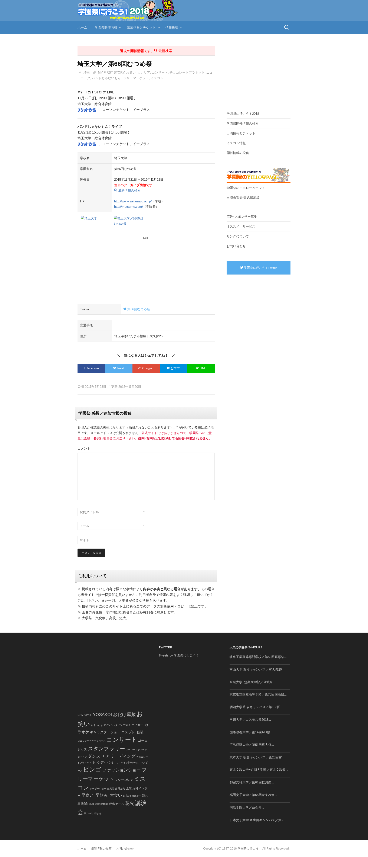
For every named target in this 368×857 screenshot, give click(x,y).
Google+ (147, 368)
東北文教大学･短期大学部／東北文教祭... (259, 769)
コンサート (160, 72)
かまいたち (97, 725)
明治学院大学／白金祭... (247, 807)
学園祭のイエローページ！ (246, 188)
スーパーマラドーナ (136, 749)
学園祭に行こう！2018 (243, 113)
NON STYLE (85, 715)
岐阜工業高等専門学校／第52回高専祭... (258, 657)
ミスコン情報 (236, 143)
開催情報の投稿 (238, 153)
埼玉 (86, 72)
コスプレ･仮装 (132, 732)
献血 (85, 804)
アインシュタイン (113, 725)
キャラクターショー (105, 732)
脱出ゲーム (116, 804)
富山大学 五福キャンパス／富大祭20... (257, 669)
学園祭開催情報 (106, 27)
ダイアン (82, 756)
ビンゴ (92, 769)
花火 (129, 803)
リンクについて (238, 236)
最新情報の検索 (129, 190)
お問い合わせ (236, 246)
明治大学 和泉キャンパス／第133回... (256, 707)
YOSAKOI (102, 714)
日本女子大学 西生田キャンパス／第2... (258, 820)
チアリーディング (118, 756)
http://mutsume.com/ (128, 206)
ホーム (82, 27)
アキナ (127, 725)
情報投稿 (171, 27)
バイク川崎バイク (130, 762)
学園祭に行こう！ (250, 848)
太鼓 (129, 788)
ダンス (94, 756)
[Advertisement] (146, 269)
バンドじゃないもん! (107, 78)
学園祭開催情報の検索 (243, 123)
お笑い (131, 72)
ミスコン (157, 78)
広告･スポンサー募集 (242, 216)
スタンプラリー (106, 748)
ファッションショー (121, 770)
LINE (202, 368)
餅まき (97, 813)
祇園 (92, 804)
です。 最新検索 (146, 51)
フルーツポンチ (124, 780)
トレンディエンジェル (106, 762)
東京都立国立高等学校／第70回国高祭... (258, 694)
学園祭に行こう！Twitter (260, 267)
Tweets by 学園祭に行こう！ (179, 655)
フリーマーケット (136, 78)
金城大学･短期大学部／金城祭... (252, 682)
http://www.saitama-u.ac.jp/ (133, 201)
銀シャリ (88, 813)
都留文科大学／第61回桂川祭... (252, 782)
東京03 (127, 795)
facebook (92, 368)
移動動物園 (101, 804)
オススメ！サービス (241, 226)
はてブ (175, 368)
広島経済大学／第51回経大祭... (252, 745)
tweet (120, 368)
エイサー (138, 725)
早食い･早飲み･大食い (101, 795)
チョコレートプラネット (187, 72)
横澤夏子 (136, 796)
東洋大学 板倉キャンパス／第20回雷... (257, 757)
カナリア (143, 72)
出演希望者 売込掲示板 (243, 197)
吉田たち (120, 788)
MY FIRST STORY (111, 72)
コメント (84, 448)
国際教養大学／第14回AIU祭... (251, 732)
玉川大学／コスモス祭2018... (250, 719)
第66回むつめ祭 (138, 309)
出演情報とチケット (141, 27)
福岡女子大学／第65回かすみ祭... (253, 795)
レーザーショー (98, 788)
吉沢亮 (110, 788)
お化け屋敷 (124, 714)
